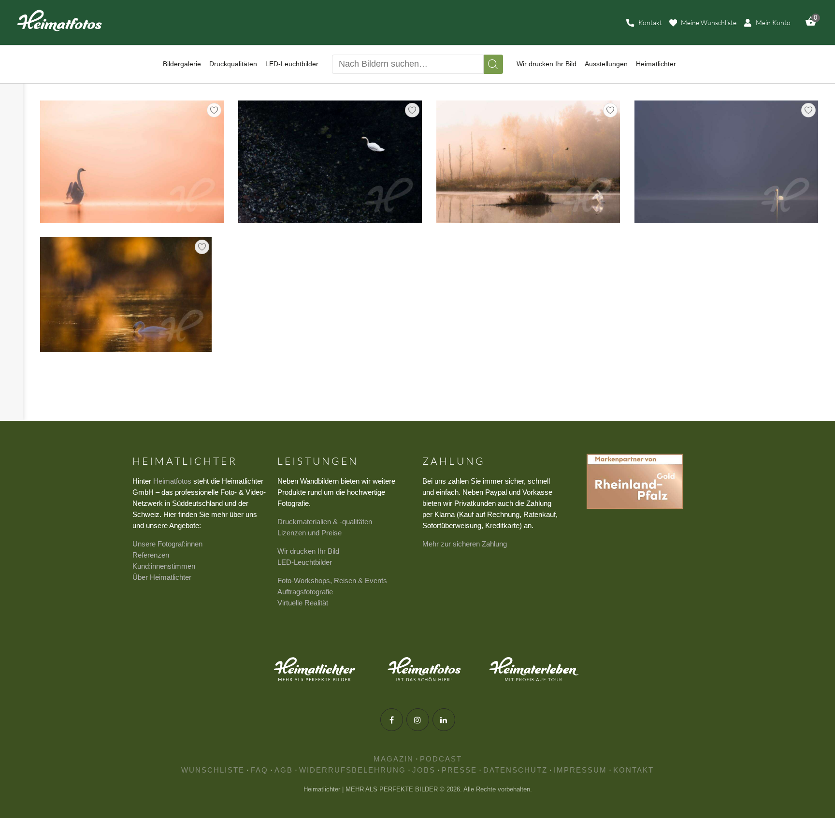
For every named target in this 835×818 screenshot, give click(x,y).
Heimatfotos (172, 481)
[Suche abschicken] (493, 64)
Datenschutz (515, 770)
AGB (283, 770)
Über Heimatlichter (161, 577)
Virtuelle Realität (302, 603)
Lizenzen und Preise (309, 533)
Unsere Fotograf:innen (167, 544)
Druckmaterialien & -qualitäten (324, 521)
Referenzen (150, 555)
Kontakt (633, 770)
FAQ (259, 770)
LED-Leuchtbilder (304, 562)
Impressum (580, 770)
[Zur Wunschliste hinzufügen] (214, 110)
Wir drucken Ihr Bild (308, 551)
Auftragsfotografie (305, 592)
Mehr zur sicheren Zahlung (464, 544)
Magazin (394, 759)
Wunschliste (213, 770)
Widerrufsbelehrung (352, 770)
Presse (459, 770)
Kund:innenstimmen (163, 566)
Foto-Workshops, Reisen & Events (332, 580)
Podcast (441, 759)
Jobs (423, 770)
